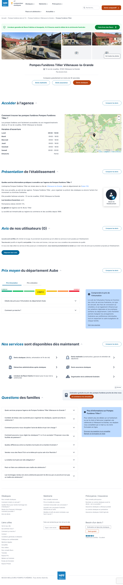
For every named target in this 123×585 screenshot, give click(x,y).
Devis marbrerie (41, 83)
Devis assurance (61, 83)
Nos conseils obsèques (9, 499)
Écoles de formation (8, 561)
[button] (118, 116)
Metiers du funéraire (8, 558)
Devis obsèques (82, 83)
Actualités (50, 11)
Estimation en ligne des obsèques (99, 527)
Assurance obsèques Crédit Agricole (97, 512)
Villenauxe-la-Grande (54, 186)
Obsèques (29, 4)
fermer (118, 387)
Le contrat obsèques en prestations (97, 509)
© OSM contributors (116, 151)
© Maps (106, 151)
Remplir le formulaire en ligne (94, 434)
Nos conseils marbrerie (51, 499)
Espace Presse (6, 563)
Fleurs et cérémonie (32, 11)
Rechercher (65, 527)
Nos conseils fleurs (7, 550)
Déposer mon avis (10, 252)
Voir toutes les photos (112, 56)
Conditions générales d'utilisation (12, 537)
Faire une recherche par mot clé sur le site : (57, 523)
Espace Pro (5, 555)
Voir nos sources (94, 325)
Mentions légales (7, 542)
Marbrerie (42, 4)
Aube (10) (85, 186)
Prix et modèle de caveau (52, 502)
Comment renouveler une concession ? (56, 505)
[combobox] (91, 8)
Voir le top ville (6, 526)
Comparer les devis (112, 103)
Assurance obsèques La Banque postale (98, 507)
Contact (4, 534)
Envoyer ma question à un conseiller (97, 431)
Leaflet (100, 151)
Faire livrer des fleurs (109, 27)
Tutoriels (4, 553)
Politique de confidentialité (10, 539)
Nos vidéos (5, 547)
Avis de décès (6, 514)
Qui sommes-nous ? (8, 528)
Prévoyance (56, 4)
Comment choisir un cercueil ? (11, 502)
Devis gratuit (92, 531)
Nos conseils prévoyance (93, 499)
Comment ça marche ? (9, 531)
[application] (93, 133)
